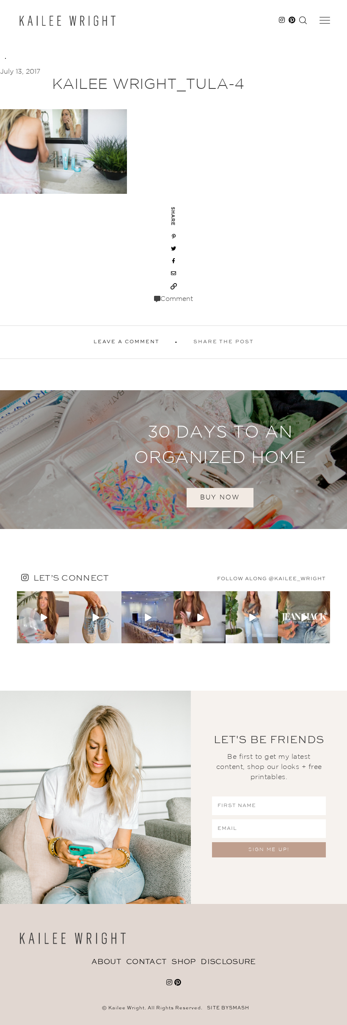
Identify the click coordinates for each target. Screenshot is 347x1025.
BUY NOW (220, 497)
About (106, 962)
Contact (146, 962)
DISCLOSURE (228, 962)
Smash (239, 1008)
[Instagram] (64, 638)
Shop (183, 962)
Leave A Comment (127, 341)
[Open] (43, 617)
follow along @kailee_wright (271, 578)
